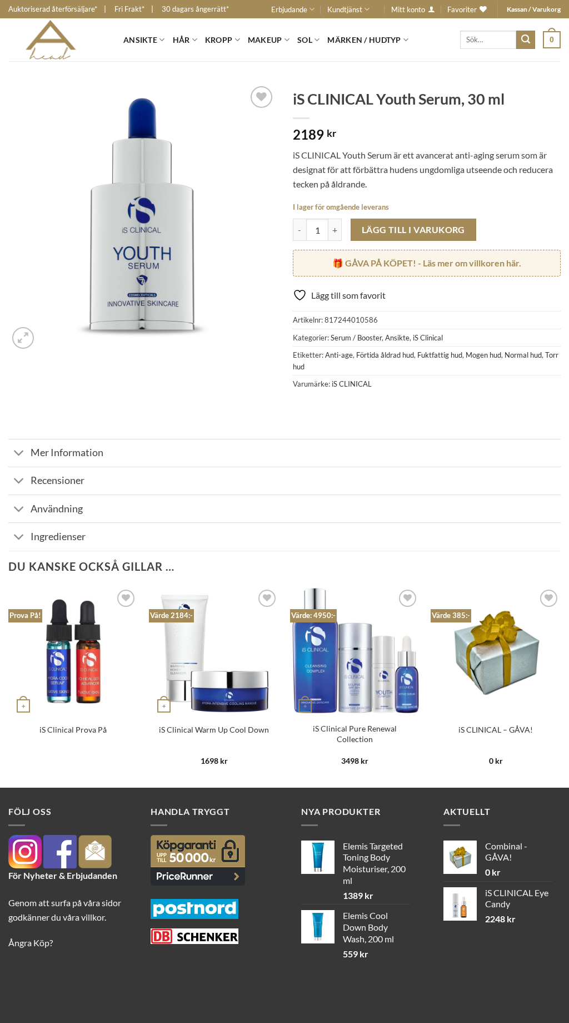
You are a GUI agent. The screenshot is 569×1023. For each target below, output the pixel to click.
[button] (552, 39)
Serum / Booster (356, 337)
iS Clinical (428, 337)
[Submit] (525, 40)
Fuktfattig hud (439, 354)
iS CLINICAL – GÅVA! (495, 729)
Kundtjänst (344, 9)
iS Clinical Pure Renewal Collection (355, 734)
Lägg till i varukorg (413, 230)
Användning (57, 509)
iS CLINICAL (352, 383)
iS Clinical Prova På (73, 729)
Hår (181, 40)
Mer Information (67, 452)
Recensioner (57, 480)
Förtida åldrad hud (385, 354)
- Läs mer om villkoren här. (433, 263)
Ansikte (140, 40)
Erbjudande (289, 9)
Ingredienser (58, 536)
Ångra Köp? (30, 942)
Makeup (265, 40)
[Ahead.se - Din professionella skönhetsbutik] (57, 39)
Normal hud (523, 354)
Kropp (218, 40)
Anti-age (339, 354)
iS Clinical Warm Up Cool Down (214, 729)
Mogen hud (483, 354)
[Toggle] (19, 454)
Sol (304, 40)
